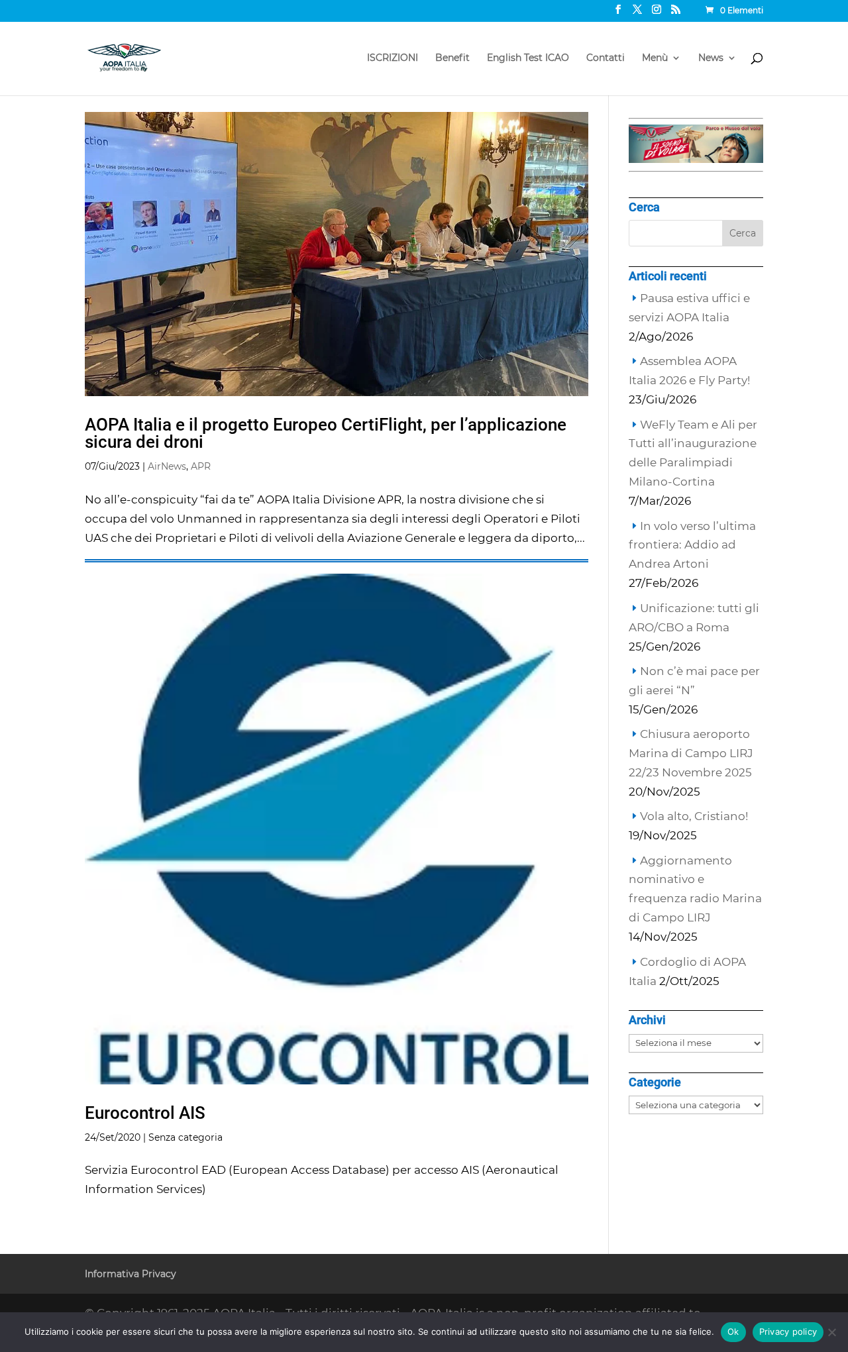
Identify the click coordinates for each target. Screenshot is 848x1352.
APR (201, 466)
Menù (655, 58)
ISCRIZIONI (392, 58)
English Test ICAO (528, 58)
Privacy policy (788, 1331)
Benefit (452, 58)
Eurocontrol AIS (145, 1113)
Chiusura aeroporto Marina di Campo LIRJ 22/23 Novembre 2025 (691, 753)
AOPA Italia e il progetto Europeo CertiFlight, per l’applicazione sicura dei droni (325, 433)
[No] (831, 1332)
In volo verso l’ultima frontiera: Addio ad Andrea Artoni (692, 545)
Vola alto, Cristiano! (694, 816)
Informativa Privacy (130, 1274)
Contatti (605, 58)
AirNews (167, 466)
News (710, 58)
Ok (733, 1331)
